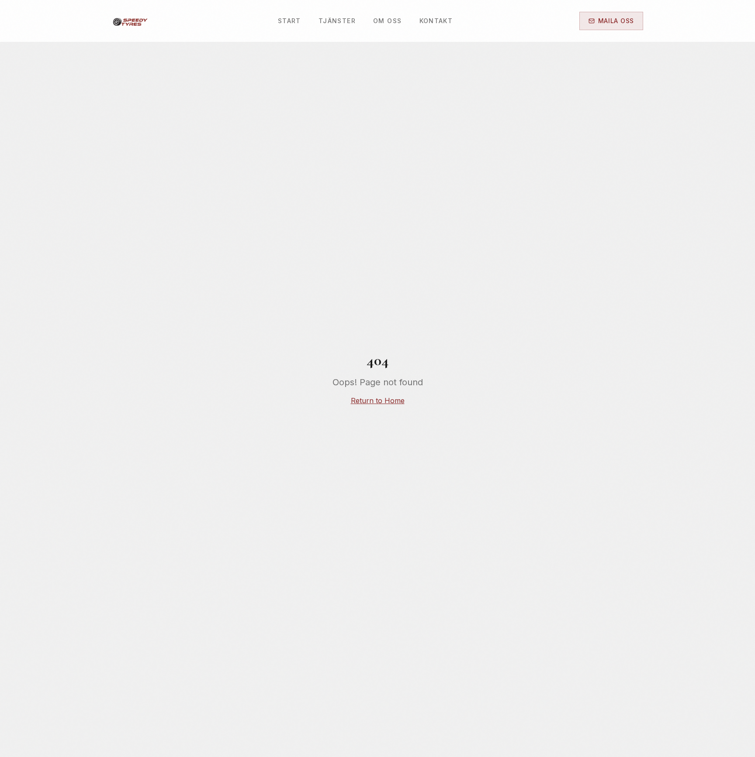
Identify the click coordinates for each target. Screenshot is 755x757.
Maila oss (616, 20)
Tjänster (337, 20)
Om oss (387, 20)
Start (289, 20)
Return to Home (378, 400)
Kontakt (436, 20)
